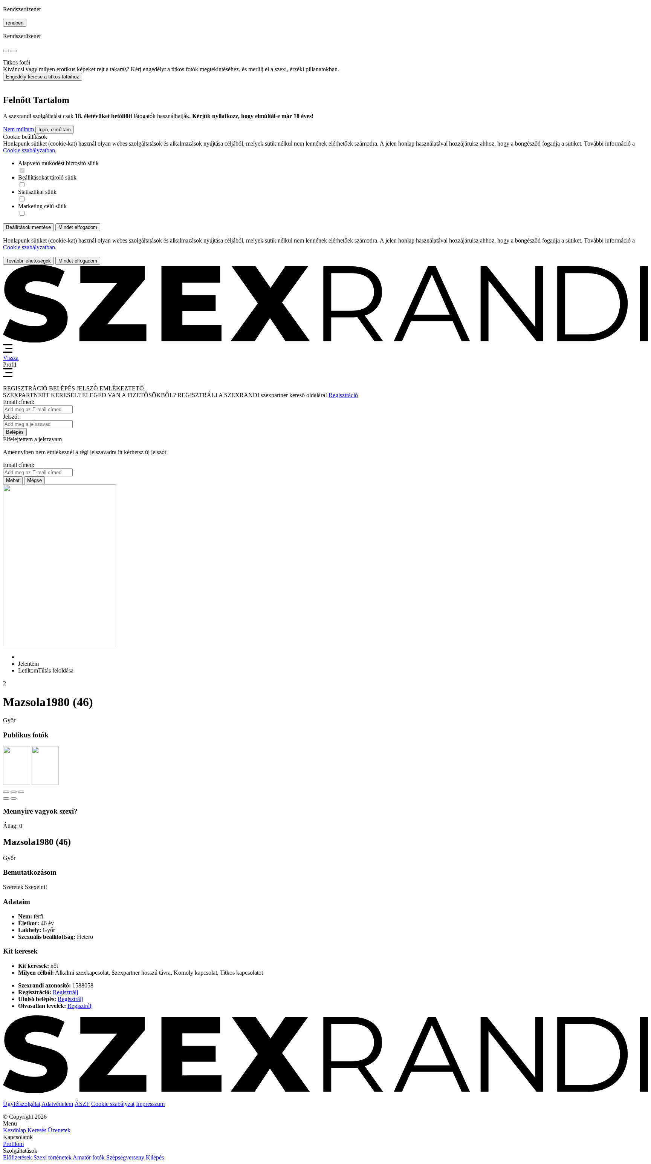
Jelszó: (11, 416)
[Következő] (14, 798)
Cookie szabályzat (112, 1104)
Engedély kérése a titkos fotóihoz (42, 77)
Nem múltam (19, 129)
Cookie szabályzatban (29, 150)
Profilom (13, 1144)
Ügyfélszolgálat (21, 1104)
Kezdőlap (14, 1130)
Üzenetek (59, 1130)
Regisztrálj (65, 992)
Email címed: (18, 402)
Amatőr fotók (89, 1157)
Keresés (37, 1130)
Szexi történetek (53, 1157)
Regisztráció (343, 395)
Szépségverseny (125, 1157)
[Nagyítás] (21, 792)
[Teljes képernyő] (14, 792)
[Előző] (6, 798)
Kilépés (155, 1157)
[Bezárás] (6, 792)
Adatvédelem (57, 1104)
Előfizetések (17, 1157)
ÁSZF (82, 1104)
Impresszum (150, 1104)
